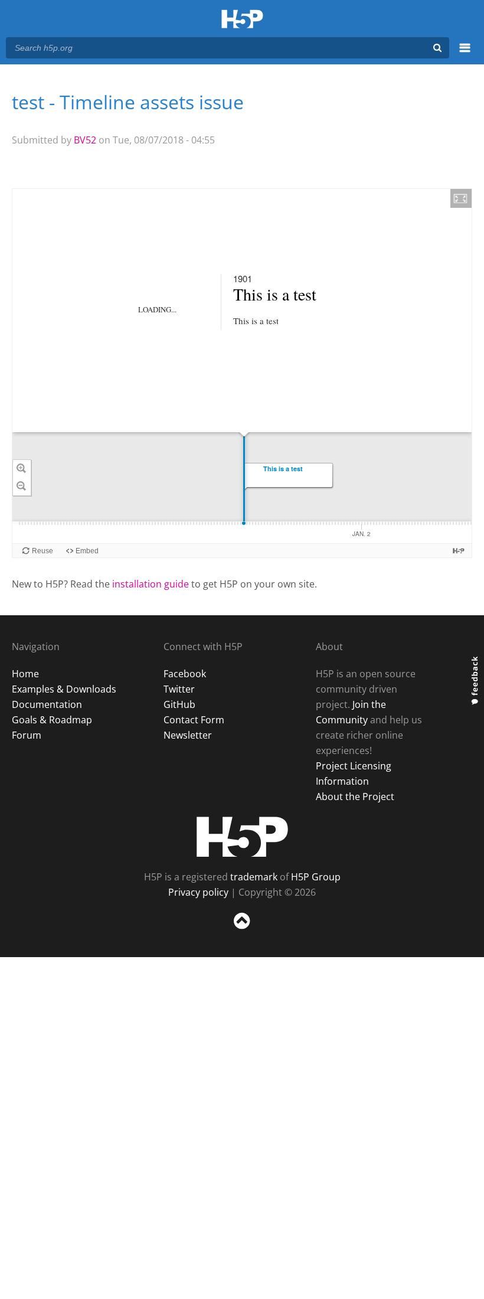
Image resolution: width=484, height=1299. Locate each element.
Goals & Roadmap (52, 719)
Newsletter (187, 735)
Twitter (179, 689)
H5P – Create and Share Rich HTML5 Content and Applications (242, 19)
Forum (26, 735)
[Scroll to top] (242, 931)
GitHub (179, 704)
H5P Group (316, 876)
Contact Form (193, 719)
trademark (253, 876)
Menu (465, 54)
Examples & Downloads (64, 689)
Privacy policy (198, 892)
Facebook (184, 673)
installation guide (150, 583)
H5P (242, 836)
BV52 (85, 139)
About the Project (355, 796)
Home (25, 673)
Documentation (47, 704)
